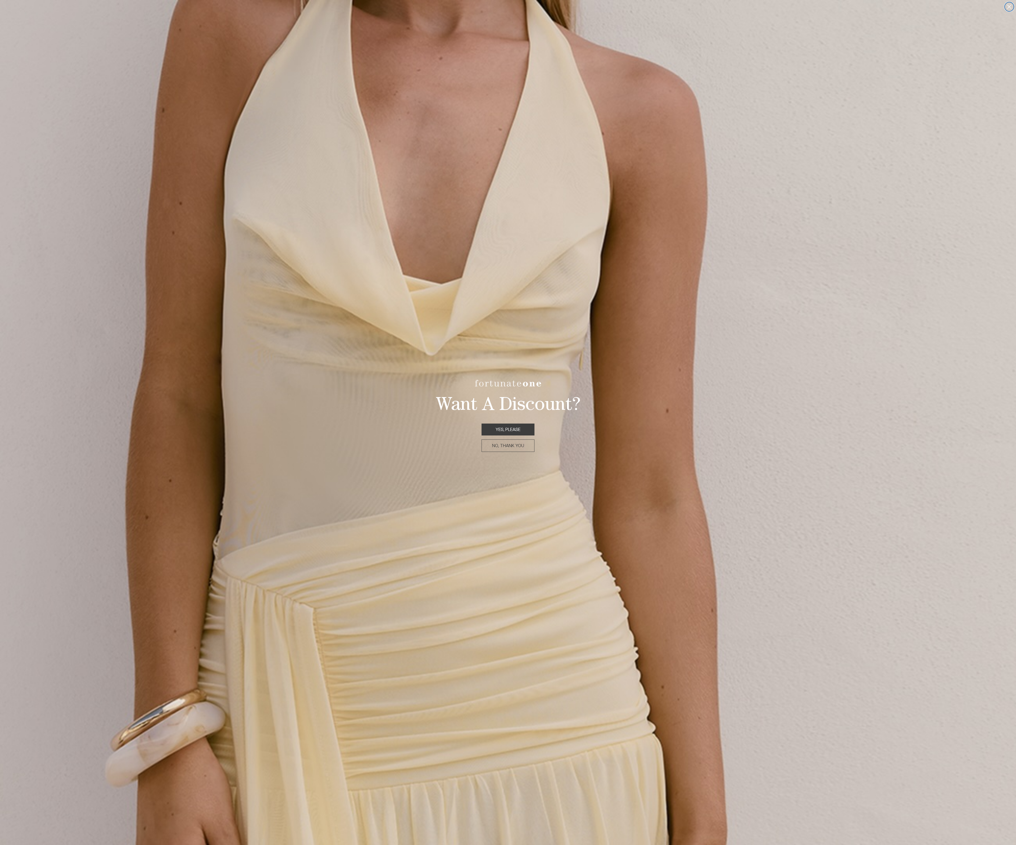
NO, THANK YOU (508, 445)
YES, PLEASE (508, 429)
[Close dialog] (1009, 6)
